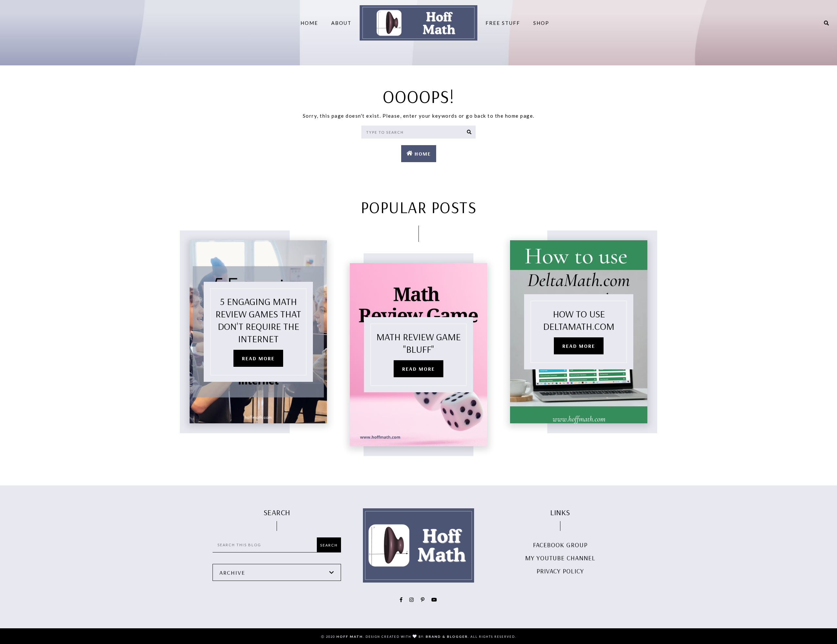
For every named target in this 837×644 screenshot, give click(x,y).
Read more (258, 358)
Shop (541, 23)
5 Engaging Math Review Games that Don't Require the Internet (258, 320)
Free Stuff (503, 23)
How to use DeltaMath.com (578, 320)
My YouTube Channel (560, 558)
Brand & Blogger (447, 636)
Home (309, 23)
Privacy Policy (560, 571)
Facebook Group (560, 545)
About (341, 23)
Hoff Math (349, 636)
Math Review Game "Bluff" (418, 342)
